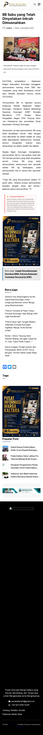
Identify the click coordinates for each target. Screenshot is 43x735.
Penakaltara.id (12, 724)
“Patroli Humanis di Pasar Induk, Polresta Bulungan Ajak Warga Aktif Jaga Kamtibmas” (21, 314)
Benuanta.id (21, 727)
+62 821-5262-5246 (20, 705)
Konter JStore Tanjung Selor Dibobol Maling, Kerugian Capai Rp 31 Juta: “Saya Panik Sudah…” (20, 339)
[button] (35, 4)
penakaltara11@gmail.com (23, 701)
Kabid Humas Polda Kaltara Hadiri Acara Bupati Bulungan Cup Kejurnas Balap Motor (24, 450)
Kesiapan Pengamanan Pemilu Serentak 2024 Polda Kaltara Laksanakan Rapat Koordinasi (24, 468)
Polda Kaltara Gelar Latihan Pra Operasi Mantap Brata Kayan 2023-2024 (24, 459)
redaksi (9, 28)
